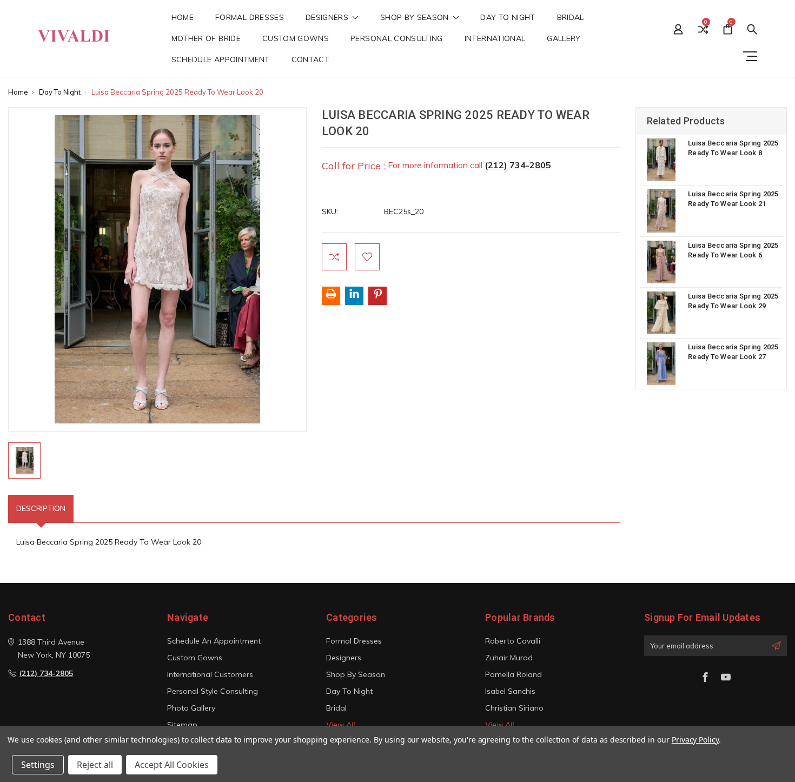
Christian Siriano (514, 708)
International (495, 39)
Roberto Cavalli (512, 641)
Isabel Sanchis (510, 691)
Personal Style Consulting (212, 691)
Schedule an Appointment (214, 641)
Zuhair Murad (509, 657)
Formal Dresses (249, 18)
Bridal (570, 18)
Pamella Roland (513, 674)
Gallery (563, 39)
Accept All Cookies (172, 765)
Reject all (95, 765)
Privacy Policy (695, 739)
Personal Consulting (396, 39)
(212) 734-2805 (518, 165)
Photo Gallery (191, 708)
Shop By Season (415, 18)
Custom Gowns (295, 39)
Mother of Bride (206, 39)
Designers (328, 18)
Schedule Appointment (220, 60)
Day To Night (507, 18)
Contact (310, 60)
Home (182, 18)
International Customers (210, 674)
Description (40, 508)
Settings (38, 765)
